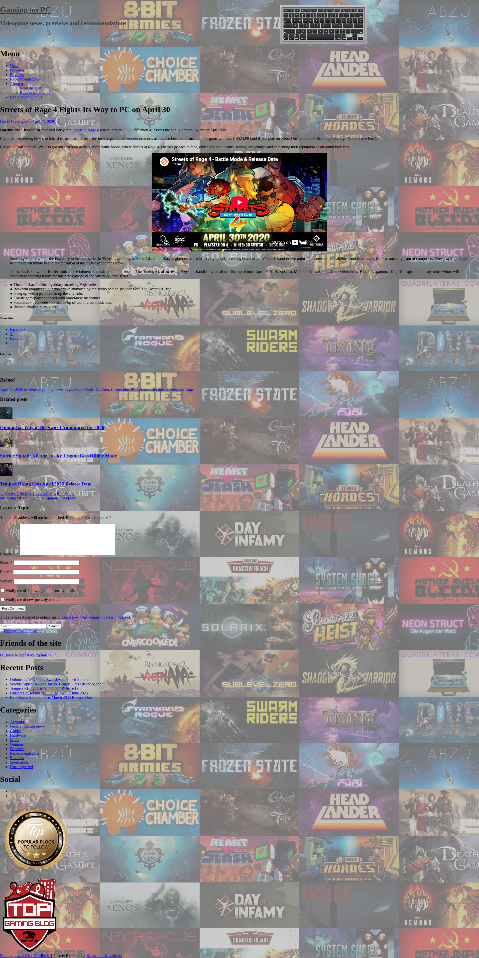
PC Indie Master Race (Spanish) (25, 655)
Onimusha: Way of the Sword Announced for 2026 (52, 427)
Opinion (16, 744)
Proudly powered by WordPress (25, 956)
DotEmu (102, 389)
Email (6, 572)
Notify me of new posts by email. (32, 599)
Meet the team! (31, 88)
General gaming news (45, 389)
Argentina (18, 722)
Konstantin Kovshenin (104, 956)
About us (17, 83)
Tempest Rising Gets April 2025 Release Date (45, 483)
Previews (17, 70)
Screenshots (19, 762)
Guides (15, 731)
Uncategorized (21, 767)
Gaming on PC (25, 9)
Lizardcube (120, 389)
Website (6, 581)
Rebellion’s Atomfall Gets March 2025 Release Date (51, 697)
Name (6, 562)
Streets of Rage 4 (85, 130)
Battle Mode (84, 389)
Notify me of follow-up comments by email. (40, 590)
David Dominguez (14, 121)
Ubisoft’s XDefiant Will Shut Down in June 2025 (49, 693)
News (14, 66)
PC (133, 389)
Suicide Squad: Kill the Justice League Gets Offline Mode (58, 455)
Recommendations (24, 79)
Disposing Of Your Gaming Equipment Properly (40, 498)
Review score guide (35, 92)
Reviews (17, 75)
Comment (9, 554)
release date (147, 389)
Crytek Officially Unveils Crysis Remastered (37, 493)
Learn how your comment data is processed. (96, 617)
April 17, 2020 (43, 121)
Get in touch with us (26, 97)
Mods (14, 740)
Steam (163, 389)
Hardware (18, 735)
